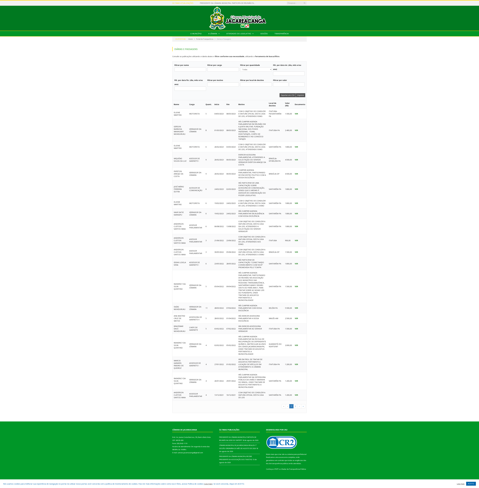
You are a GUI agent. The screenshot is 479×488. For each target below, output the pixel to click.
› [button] (299, 406)
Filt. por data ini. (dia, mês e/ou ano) (287, 67)
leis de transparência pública (277, 463)
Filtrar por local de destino (252, 80)
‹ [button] (287, 406)
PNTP (277, 469)
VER (296, 114)
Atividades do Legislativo (238, 33)
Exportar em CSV (288, 95)
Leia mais (208, 484)
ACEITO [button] (471, 483)
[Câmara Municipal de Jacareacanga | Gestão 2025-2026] (239, 17)
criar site (281, 454)
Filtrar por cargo (214, 65)
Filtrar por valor (280, 80)
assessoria (283, 457)
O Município (196, 33)
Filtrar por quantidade (250, 65)
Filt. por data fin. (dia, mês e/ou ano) (188, 82)
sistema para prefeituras (296, 454)
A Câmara (212, 33)
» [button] (303, 406)
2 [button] (295, 406)
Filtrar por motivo (215, 80)
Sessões (264, 33)
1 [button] (291, 406)
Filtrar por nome (181, 65)
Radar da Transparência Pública (294, 469)
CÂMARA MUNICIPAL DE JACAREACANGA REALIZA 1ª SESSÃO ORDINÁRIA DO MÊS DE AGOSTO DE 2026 (228, 3)
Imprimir (300, 95)
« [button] (283, 406)
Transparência (281, 33)
